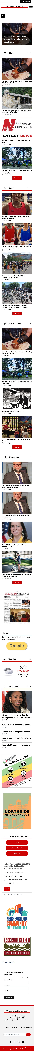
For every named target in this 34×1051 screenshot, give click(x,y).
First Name (7, 985)
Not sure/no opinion (12, 883)
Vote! (7, 889)
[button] (30, 659)
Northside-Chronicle (8, 962)
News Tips (17, 853)
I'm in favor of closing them (14, 873)
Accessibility (26, 1)
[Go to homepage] (14, 8)
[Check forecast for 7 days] (8, 671)
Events (17, 842)
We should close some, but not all (17, 880)
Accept (28, 1048)
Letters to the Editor (17, 848)
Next (30, 34)
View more (17, 178)
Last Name (7, 991)
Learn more (19, 1048)
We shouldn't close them (14, 876)
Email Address (8, 980)
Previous (3, 34)
